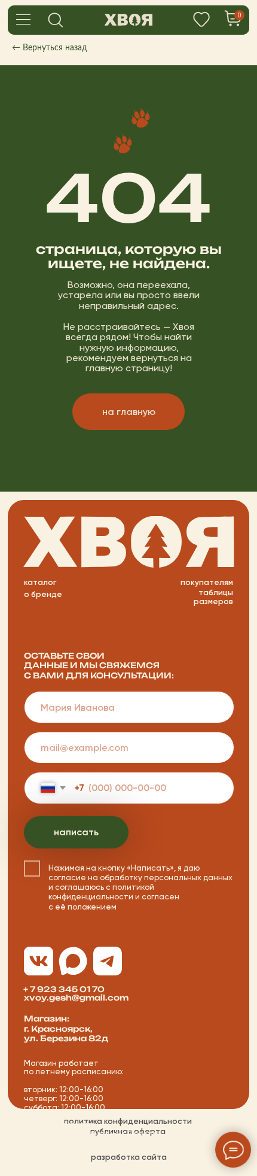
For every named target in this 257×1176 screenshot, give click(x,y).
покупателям (206, 582)
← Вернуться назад (49, 48)
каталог (40, 582)
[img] (129, 20)
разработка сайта (129, 1157)
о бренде (43, 594)
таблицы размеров (213, 596)
